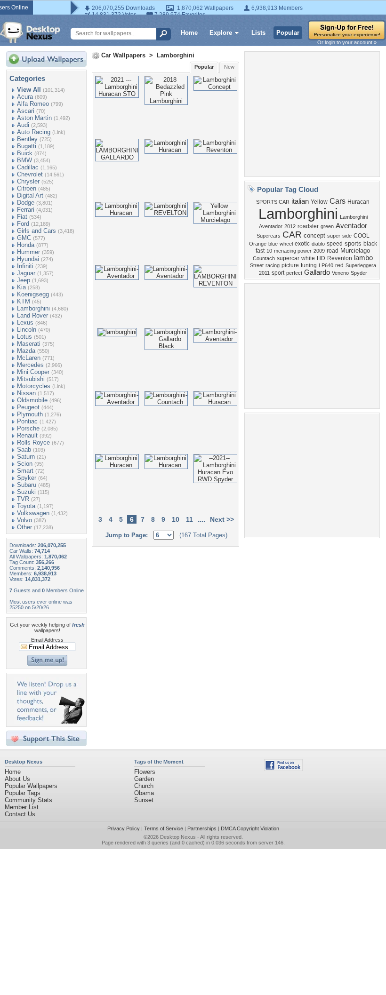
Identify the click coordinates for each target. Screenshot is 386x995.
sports (353, 243)
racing (272, 265)
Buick (24, 153)
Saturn (26, 456)
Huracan (358, 202)
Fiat (22, 216)
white (308, 258)
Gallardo (317, 272)
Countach (264, 258)
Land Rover (32, 315)
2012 (290, 226)
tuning (309, 265)
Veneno (340, 273)
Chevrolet (30, 174)
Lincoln (26, 329)
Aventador (351, 226)
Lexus (25, 322)
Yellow (319, 202)
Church (143, 785)
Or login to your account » (347, 42)
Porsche (28, 428)
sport (278, 273)
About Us (17, 778)
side (347, 236)
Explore (220, 32)
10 (175, 519)
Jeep (23, 280)
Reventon (339, 258)
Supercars (269, 236)
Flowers (144, 771)
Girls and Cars (36, 230)
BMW (24, 160)
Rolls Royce (33, 442)
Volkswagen (33, 513)
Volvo (24, 520)
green (327, 226)
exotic (302, 243)
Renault (27, 435)
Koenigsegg (33, 294)
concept (314, 235)
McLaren (28, 357)
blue (273, 244)
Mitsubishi (31, 378)
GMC (24, 237)
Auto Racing (33, 131)
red (339, 265)
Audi (23, 124)
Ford (23, 223)
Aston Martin (34, 117)
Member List (22, 807)
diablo (318, 244)
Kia (21, 287)
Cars (338, 201)
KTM (23, 301)
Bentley (27, 139)
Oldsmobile (32, 400)
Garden (144, 778)
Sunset (143, 800)
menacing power (293, 251)
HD (321, 258)
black (370, 243)
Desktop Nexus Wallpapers (30, 32)
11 (189, 519)
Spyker (26, 477)
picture (290, 265)
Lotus (24, 336)
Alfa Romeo (33, 103)
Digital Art (30, 195)
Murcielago (355, 250)
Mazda (26, 350)
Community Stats (28, 800)
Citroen (26, 188)
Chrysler (28, 181)
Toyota (26, 505)
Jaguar (26, 273)
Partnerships (202, 828)
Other (24, 527)
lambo (363, 258)
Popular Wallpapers (31, 785)
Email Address (47, 640)
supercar (288, 258)
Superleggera (361, 265)
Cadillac (28, 167)
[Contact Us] (49, 721)
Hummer (28, 251)
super (333, 236)
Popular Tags (22, 792)
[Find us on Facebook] (283, 768)
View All (29, 89)
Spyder (359, 273)
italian (300, 201)
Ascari (25, 110)
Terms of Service (163, 828)
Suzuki (26, 491)
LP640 (326, 265)
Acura (25, 96)
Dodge (25, 202)
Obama (144, 792)
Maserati (28, 343)
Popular (287, 32)
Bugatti (26, 146)
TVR (23, 498)
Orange (257, 244)
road (332, 250)
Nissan (26, 393)
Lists (258, 32)
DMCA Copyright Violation (250, 828)
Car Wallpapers (123, 55)
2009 (319, 251)
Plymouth (30, 414)
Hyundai (28, 259)
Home (189, 32)
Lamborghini (33, 308)
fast (260, 250)
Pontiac (27, 421)
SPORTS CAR (273, 202)
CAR (292, 234)
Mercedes (30, 364)
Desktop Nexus (178, 837)
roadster (308, 226)
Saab (24, 449)
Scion (24, 463)
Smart (25, 470)
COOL (362, 235)
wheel (286, 244)
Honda (25, 244)
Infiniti (25, 266)
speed (335, 243)
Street (257, 265)
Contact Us (20, 814)
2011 (264, 273)
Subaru (26, 484)
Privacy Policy (123, 828)
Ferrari (25, 209)
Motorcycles (33, 386)
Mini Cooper (33, 371)
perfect (294, 273)
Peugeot (28, 407)
